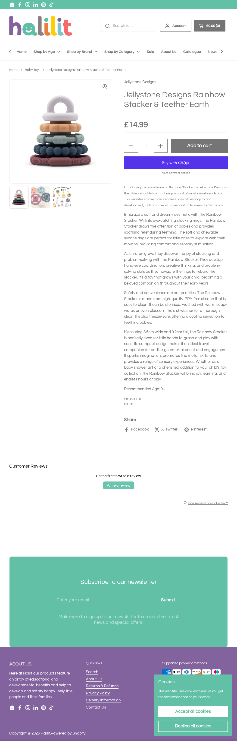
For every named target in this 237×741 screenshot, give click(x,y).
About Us (94, 679)
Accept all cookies (193, 711)
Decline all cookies (193, 726)
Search (92, 672)
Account (179, 26)
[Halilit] (40, 26)
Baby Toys (32, 70)
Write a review (118, 485)
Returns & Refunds (102, 686)
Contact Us (96, 707)
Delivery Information (103, 700)
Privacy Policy (98, 693)
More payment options (176, 172)
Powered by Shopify (68, 733)
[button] (131, 146)
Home (13, 70)
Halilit (45, 733)
